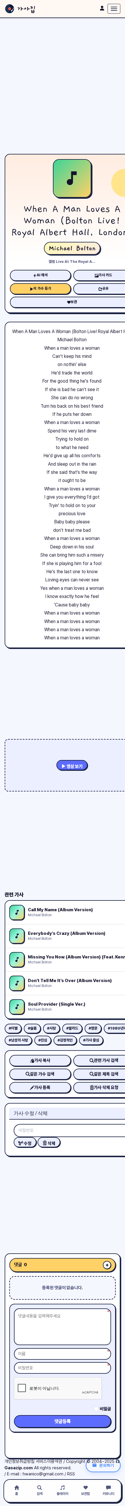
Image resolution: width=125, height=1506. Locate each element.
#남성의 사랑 (18, 1040)
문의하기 (106, 1465)
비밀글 (105, 1409)
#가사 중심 (91, 1040)
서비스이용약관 (49, 1461)
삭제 (51, 1143)
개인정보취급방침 (19, 1461)
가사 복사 (42, 1060)
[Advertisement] (62, 86)
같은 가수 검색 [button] (42, 1074)
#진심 (42, 1040)
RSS (71, 1474)
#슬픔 (32, 1028)
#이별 (13, 1028)
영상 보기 (74, 766)
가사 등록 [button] (42, 1087)
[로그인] (102, 8)
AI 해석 (42, 275)
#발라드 (72, 1028)
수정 (27, 1143)
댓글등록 (62, 1421)
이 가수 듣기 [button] (42, 288)
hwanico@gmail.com (43, 1474)
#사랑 (51, 1028)
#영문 (93, 1028)
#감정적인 (65, 1040)
